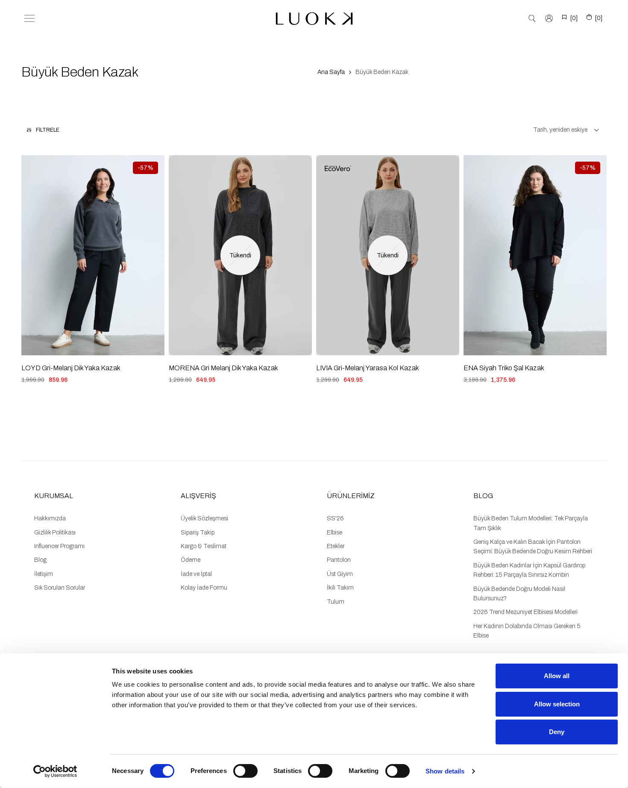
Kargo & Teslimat (203, 546)
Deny (556, 731)
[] (574, 18)
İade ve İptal (196, 574)
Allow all (556, 675)
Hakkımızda (50, 518)
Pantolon (339, 560)
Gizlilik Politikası (55, 532)
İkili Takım (340, 587)
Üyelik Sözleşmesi (204, 518)
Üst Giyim (340, 574)
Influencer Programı (59, 546)
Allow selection (557, 704)
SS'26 (335, 518)
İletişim (43, 574)
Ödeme (190, 560)
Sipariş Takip (197, 532)
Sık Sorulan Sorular (59, 587)
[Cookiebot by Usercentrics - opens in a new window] (55, 771)
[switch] (245, 771)
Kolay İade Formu (204, 587)
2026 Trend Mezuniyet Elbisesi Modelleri (525, 612)
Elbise (334, 532)
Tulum (335, 602)
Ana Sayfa (331, 72)
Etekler (335, 546)
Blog (40, 560)
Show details (445, 771)
